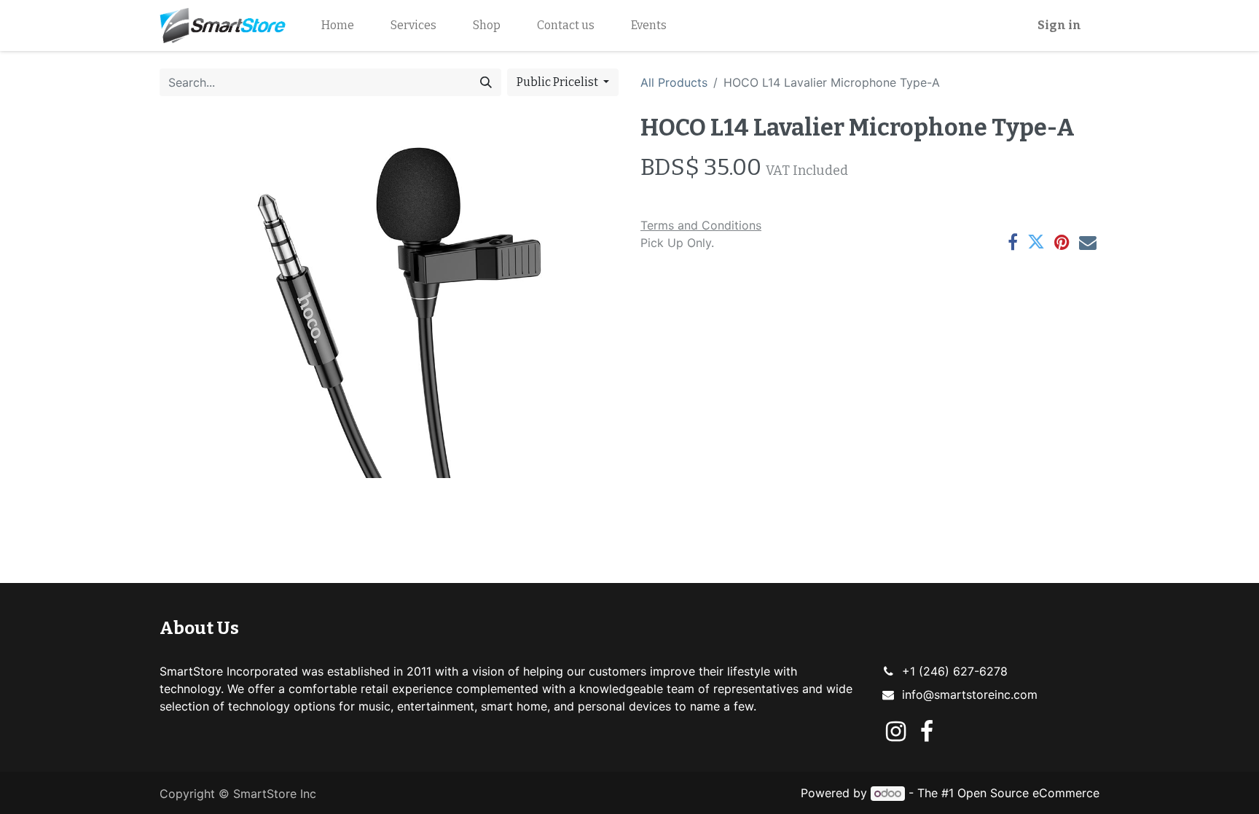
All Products (673, 82)
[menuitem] (337, 25)
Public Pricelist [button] (558, 82)
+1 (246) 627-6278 (955, 671)
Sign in (1059, 25)
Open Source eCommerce (1028, 793)
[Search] (486, 82)
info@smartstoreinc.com (970, 694)
